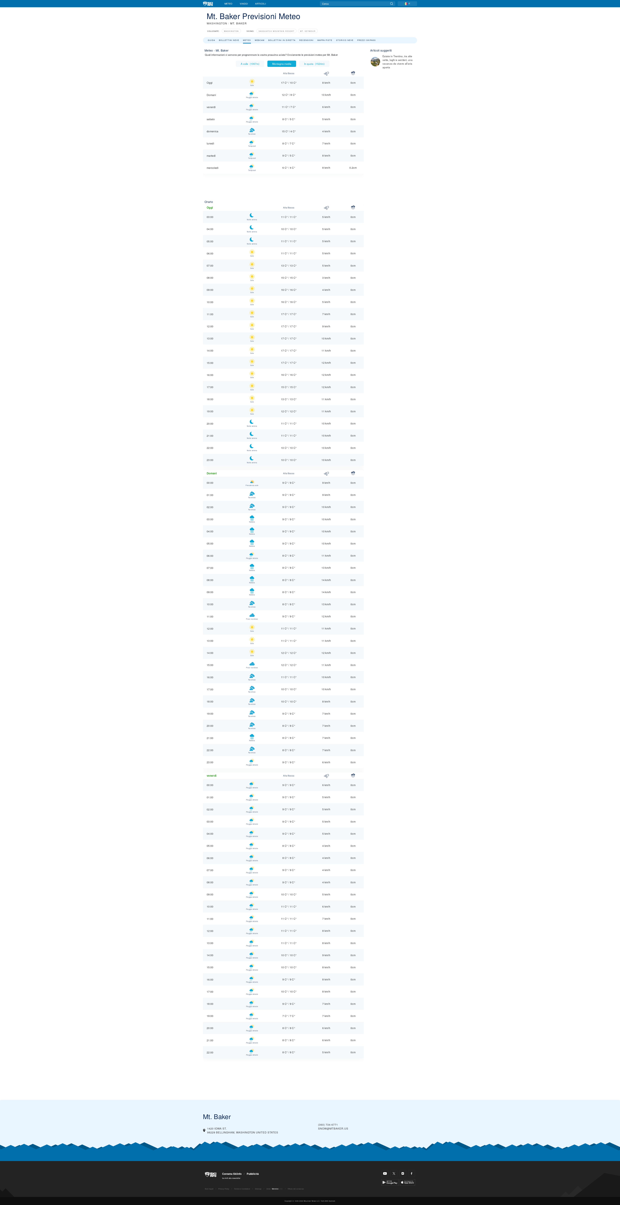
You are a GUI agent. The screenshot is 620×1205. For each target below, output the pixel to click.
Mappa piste (324, 40)
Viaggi (244, 3)
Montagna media (281, 63)
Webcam (259, 40)
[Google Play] (390, 1182)
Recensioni (306, 40)
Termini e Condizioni (242, 1189)
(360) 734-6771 (328, 1124)
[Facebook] (411, 1173)
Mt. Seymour (308, 31)
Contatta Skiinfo (232, 1174)
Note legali (209, 1189)
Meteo (228, 3)
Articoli (260, 3)
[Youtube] (385, 1173)
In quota (314, 63)
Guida (211, 40)
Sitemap (258, 1189)
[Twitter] (393, 1173)
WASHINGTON (217, 23)
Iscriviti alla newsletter (231, 1178)
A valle (250, 63)
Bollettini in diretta (281, 40)
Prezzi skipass (366, 40)
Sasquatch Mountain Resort (276, 31)
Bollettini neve (229, 40)
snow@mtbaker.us (333, 1128)
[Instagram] (402, 1173)
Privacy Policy (223, 1189)
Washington (231, 31)
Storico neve (344, 40)
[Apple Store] (407, 1182)
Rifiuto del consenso (296, 1189)
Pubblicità (253, 1174)
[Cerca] (391, 3)
